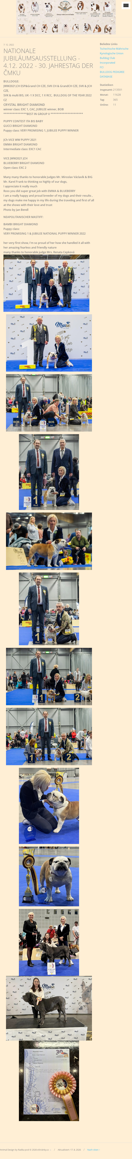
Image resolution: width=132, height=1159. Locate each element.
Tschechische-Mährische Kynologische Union (114, 51)
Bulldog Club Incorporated (107, 60)
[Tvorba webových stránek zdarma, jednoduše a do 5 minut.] (50, 1150)
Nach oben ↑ (93, 1149)
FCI (101, 67)
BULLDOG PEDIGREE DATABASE (112, 74)
